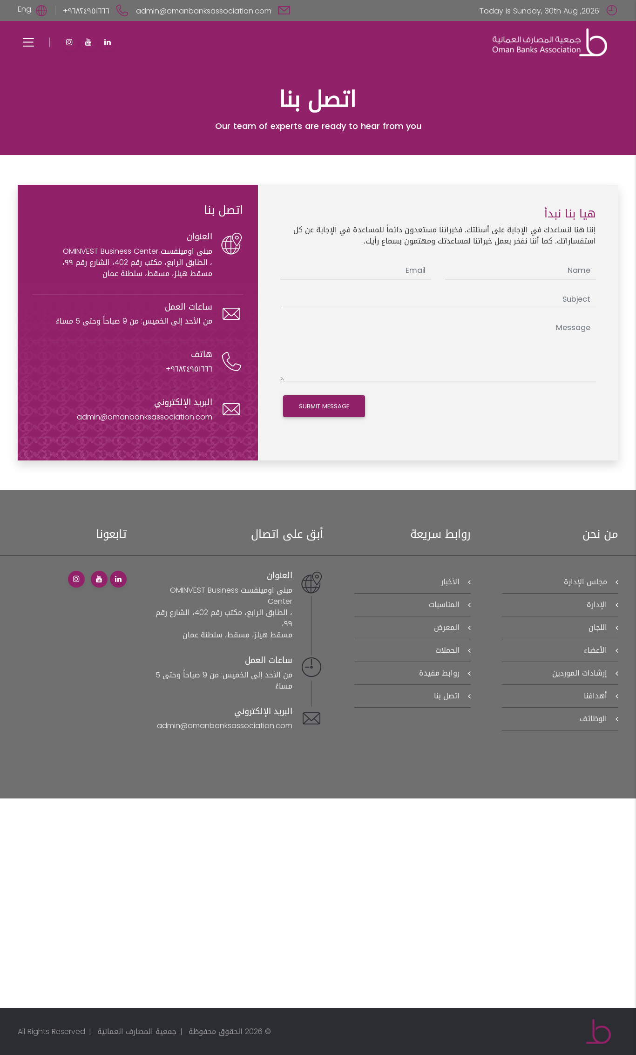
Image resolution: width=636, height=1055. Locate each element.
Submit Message (324, 406)
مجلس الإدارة (585, 582)
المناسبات (444, 604)
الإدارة (597, 604)
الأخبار (450, 582)
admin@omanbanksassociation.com (205, 11)
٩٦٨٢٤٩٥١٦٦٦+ (87, 11)
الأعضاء (595, 650)
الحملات (447, 650)
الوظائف (593, 718)
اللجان (598, 627)
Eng (24, 9)
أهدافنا (595, 696)
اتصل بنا (447, 696)
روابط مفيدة (439, 673)
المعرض (447, 627)
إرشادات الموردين (579, 673)
